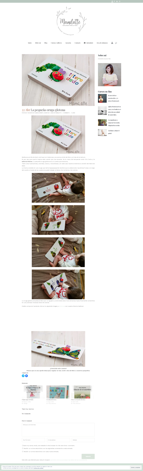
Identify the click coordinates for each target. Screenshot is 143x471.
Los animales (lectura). (51, 399)
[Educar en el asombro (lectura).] (82, 391)
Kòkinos (62, 306)
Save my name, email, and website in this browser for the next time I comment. (49, 445)
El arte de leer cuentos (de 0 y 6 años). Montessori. (113, 98)
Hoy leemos (36, 112)
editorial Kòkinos (27, 161)
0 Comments (66, 112)
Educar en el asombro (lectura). (78, 399)
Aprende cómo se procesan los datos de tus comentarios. (68, 460)
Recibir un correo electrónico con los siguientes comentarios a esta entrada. (48, 448)
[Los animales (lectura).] (57, 391)
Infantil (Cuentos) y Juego (46, 112)
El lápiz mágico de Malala (27, 399)
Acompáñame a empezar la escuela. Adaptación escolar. (114, 122)
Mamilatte (58, 112)
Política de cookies (38, 468)
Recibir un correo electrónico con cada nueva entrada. (41, 451)
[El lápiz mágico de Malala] (33, 391)
